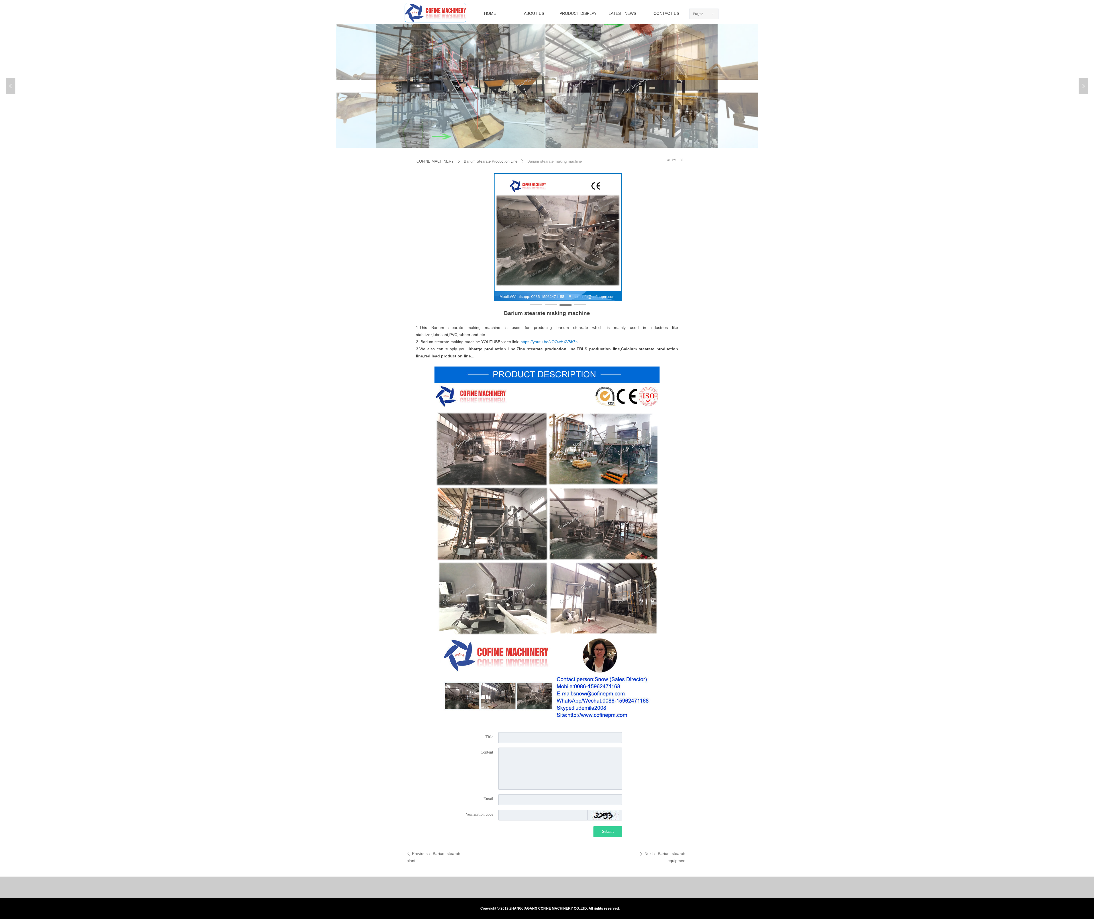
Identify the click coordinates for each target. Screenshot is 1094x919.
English (698, 14)
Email (488, 799)
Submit (608, 831)
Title (489, 737)
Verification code (479, 814)
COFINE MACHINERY (435, 161)
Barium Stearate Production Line (490, 161)
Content (487, 752)
